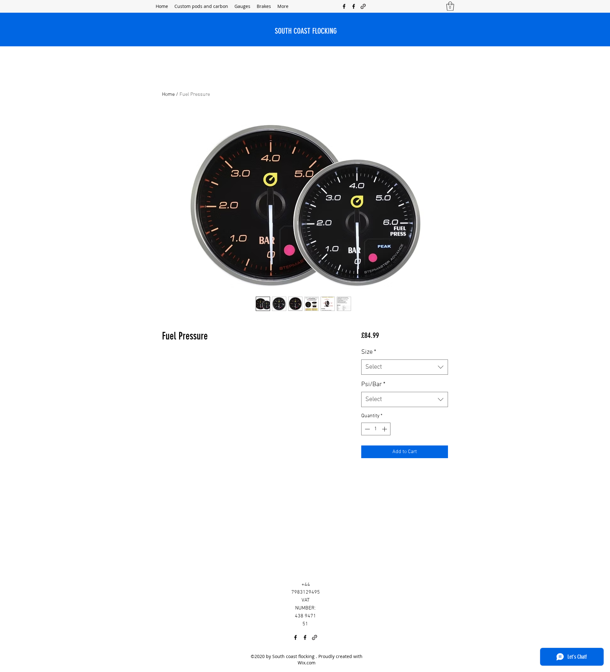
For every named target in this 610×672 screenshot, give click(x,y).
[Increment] (385, 429)
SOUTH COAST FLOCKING (306, 31)
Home (168, 94)
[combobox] (404, 367)
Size (368, 352)
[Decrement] (366, 429)
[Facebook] (344, 6)
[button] (450, 6)
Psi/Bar (373, 384)
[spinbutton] (376, 429)
